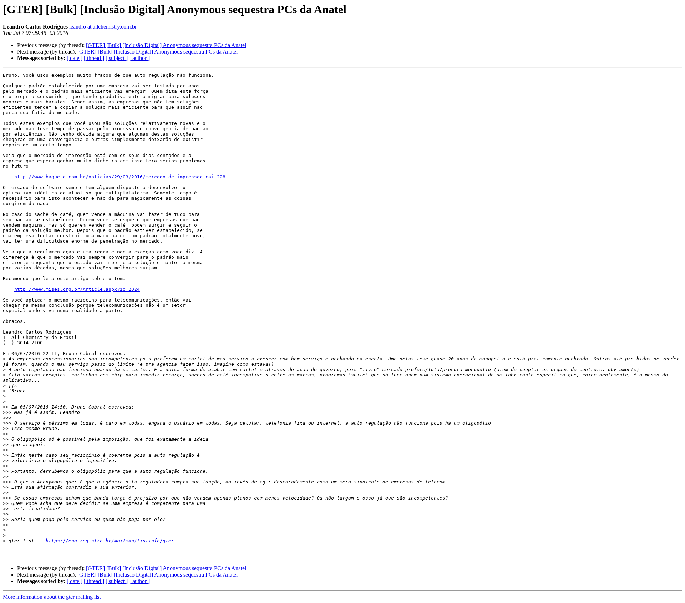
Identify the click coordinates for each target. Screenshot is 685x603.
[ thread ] (94, 58)
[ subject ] (117, 58)
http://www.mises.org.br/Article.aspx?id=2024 (77, 289)
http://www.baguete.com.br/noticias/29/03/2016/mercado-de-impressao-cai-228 (119, 176)
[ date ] (74, 58)
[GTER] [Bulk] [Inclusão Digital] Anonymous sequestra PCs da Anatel (166, 45)
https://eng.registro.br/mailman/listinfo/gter (110, 540)
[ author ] (139, 58)
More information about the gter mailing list (52, 597)
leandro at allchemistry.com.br (103, 27)
